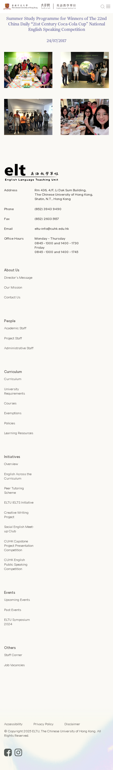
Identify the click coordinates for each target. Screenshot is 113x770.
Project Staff (13, 338)
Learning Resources (18, 433)
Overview (11, 464)
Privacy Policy (43, 724)
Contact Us (12, 297)
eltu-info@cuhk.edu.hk (52, 229)
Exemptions (12, 413)
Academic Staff (15, 328)
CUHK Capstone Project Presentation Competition (18, 545)
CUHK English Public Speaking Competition (15, 564)
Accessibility (13, 724)
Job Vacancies (14, 665)
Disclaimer (72, 724)
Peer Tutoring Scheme (14, 490)
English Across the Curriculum (18, 476)
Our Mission (13, 287)
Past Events (12, 610)
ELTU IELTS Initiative (18, 502)
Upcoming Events (17, 600)
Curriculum (12, 379)
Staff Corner (13, 655)
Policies (9, 423)
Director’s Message (18, 277)
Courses (10, 403)
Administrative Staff (18, 348)
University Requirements (14, 391)
